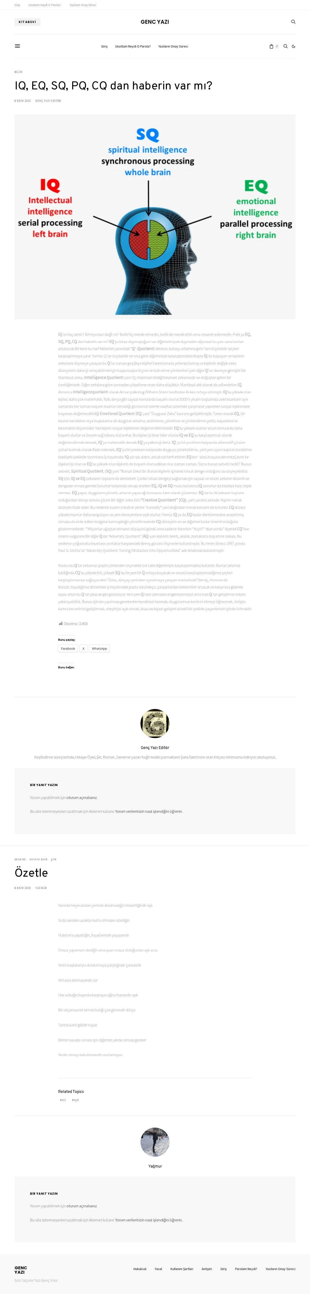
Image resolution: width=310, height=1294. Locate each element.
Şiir (54, 859)
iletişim (207, 1269)
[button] (293, 46)
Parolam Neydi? (246, 1269)
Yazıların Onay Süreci (83, 5)
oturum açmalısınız (81, 797)
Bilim (18, 72)
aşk (76, 1100)
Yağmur (41, 888)
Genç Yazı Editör (48, 100)
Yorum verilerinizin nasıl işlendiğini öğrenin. (149, 811)
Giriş (17, 5)
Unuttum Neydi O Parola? (44, 5)
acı (64, 1100)
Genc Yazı (155, 22)
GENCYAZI (21, 1270)
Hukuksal (139, 1269)
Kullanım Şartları (181, 1269)
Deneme (20, 859)
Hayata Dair (38, 859)
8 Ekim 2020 (23, 100)
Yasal (158, 1269)
